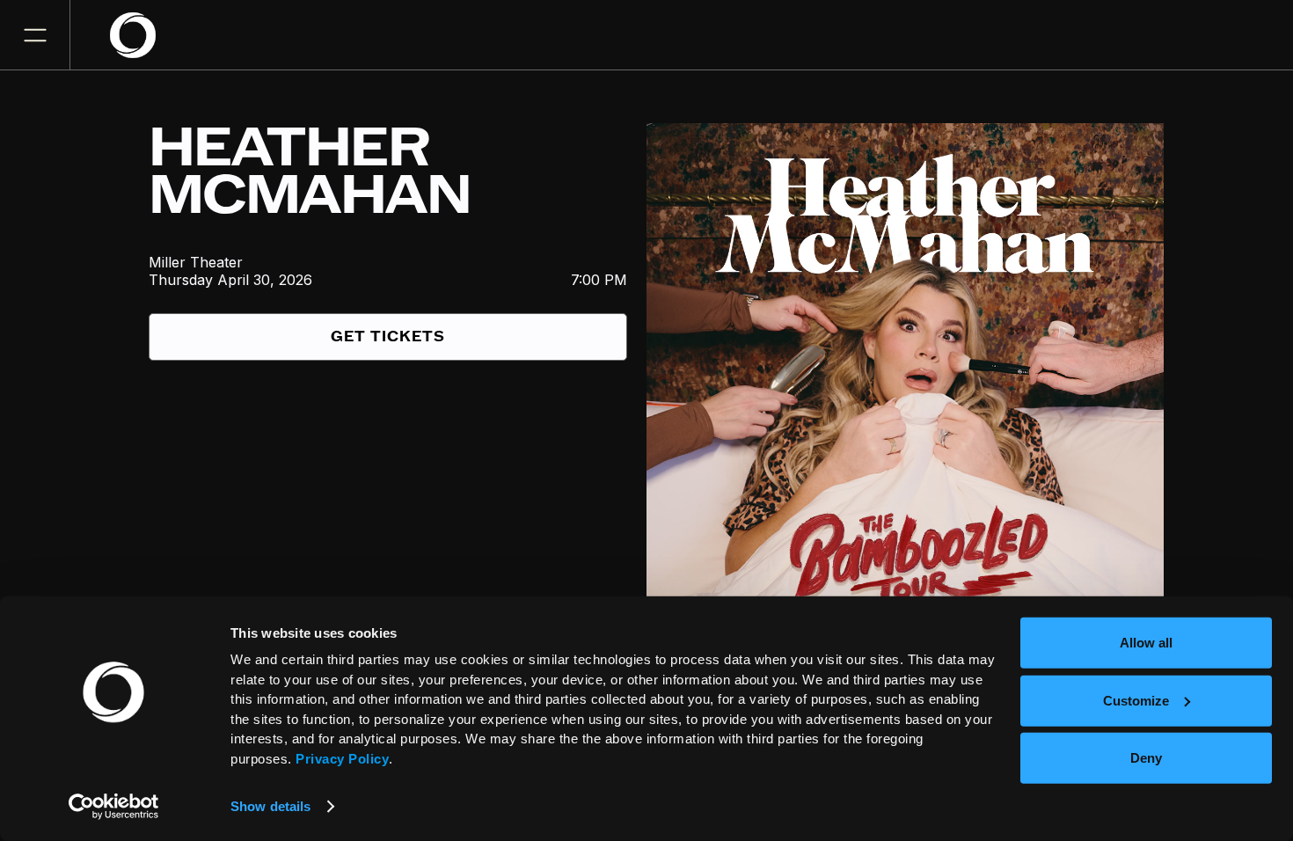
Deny (1146, 757)
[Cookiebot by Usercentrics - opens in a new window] (114, 806)
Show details (270, 806)
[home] (143, 35)
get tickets (388, 336)
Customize (1136, 699)
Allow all (1146, 642)
